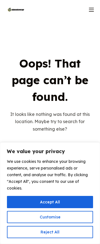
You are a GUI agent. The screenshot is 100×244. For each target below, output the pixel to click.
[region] (50, 193)
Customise (50, 217)
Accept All (50, 202)
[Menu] (91, 9)
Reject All (50, 232)
